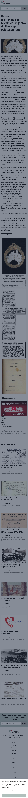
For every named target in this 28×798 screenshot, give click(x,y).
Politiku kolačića (5, 787)
